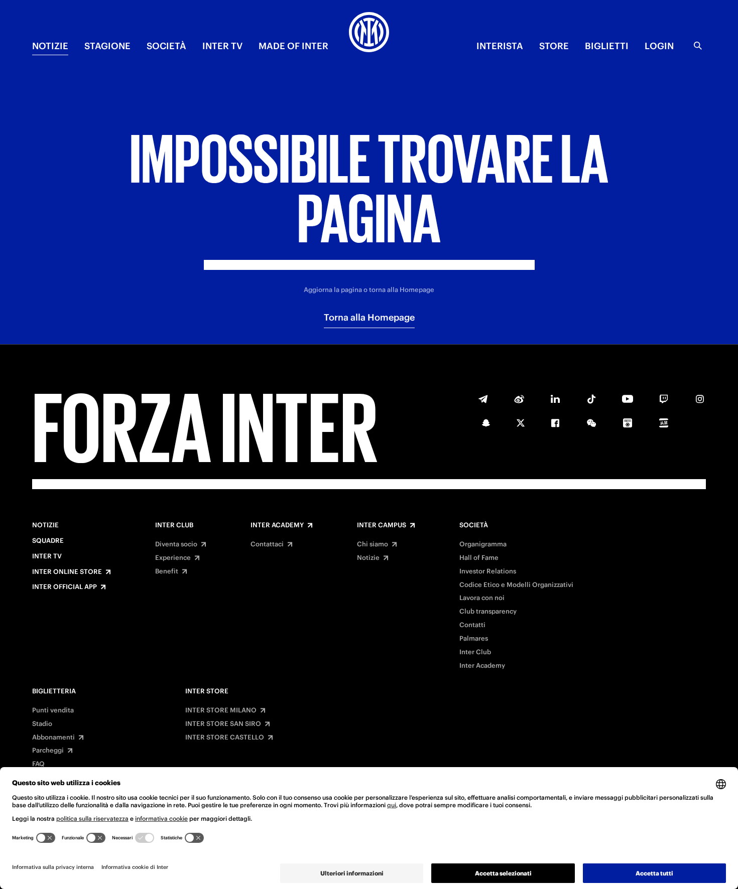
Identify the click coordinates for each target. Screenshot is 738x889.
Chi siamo (372, 544)
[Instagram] (700, 399)
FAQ (38, 764)
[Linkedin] (555, 399)
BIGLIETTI (607, 46)
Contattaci (267, 544)
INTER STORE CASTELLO (224, 737)
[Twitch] (664, 399)
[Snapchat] (486, 423)
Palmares (473, 639)
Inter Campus (381, 525)
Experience (173, 558)
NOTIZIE (50, 46)
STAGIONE (107, 46)
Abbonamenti (53, 737)
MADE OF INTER (293, 46)
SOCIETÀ (166, 46)
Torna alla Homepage (369, 317)
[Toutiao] (664, 423)
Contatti (472, 625)
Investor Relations (487, 571)
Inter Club (174, 525)
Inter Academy (277, 525)
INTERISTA (499, 46)
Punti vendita (53, 710)
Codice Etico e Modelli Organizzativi (516, 585)
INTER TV (222, 46)
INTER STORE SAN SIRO (223, 724)
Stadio (42, 724)
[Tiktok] (591, 399)
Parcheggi (48, 751)
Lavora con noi (482, 598)
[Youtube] (628, 399)
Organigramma (483, 544)
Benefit (166, 571)
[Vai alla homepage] (369, 33)
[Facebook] (555, 423)
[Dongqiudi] (628, 423)
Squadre (48, 541)
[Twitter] (520, 423)
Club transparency (488, 612)
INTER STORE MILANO (221, 710)
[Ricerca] (698, 46)
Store (554, 46)
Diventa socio (176, 544)
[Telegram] (483, 399)
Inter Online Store (67, 572)
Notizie (45, 525)
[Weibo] (519, 399)
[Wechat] (591, 423)
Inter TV (47, 556)
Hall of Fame (479, 558)
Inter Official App (64, 587)
